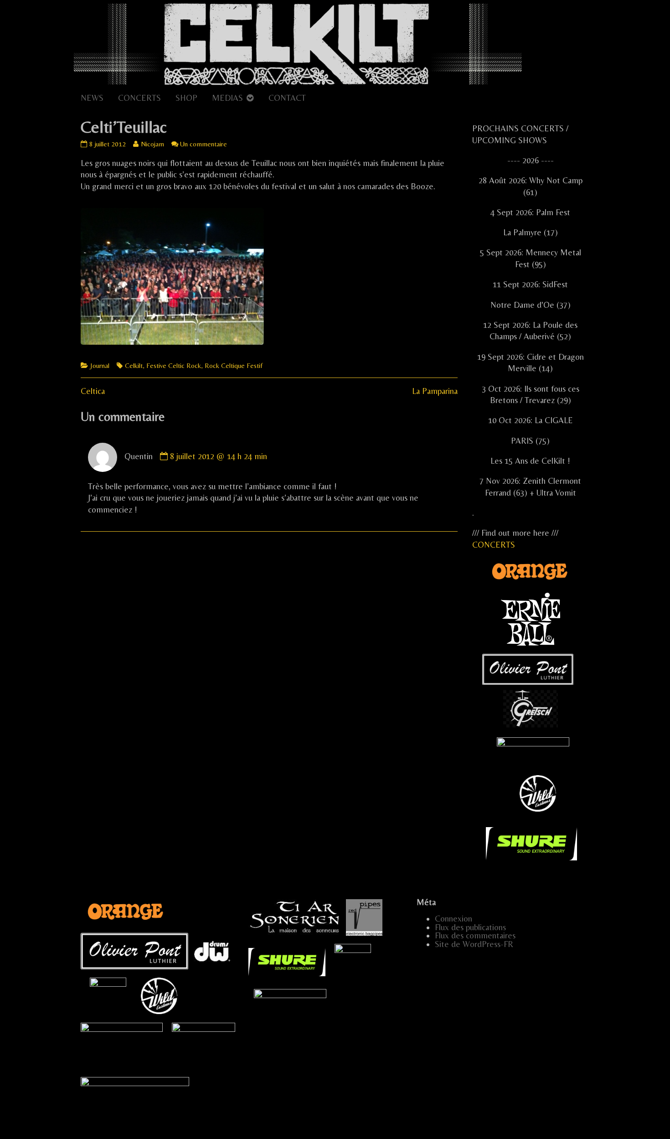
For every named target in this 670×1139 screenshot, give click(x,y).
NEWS (92, 98)
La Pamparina (435, 391)
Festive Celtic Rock (173, 365)
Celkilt (134, 365)
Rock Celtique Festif (234, 365)
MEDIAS (227, 98)
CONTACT (287, 98)
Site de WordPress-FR (474, 944)
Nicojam (152, 144)
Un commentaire (203, 144)
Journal (99, 365)
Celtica (93, 391)
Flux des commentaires (475, 935)
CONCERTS (139, 98)
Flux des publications (470, 927)
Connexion (453, 918)
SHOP (186, 98)
